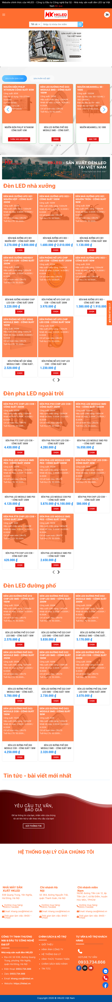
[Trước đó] (54, 380)
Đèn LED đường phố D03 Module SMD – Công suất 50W (56, 747)
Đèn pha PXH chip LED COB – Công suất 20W (92, 498)
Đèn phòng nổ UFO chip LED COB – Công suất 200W (56, 301)
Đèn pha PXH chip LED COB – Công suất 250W (56, 442)
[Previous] (32, 47)
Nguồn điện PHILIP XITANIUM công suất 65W (19, 129)
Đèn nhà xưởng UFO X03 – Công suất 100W (56, 239)
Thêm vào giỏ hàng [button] (19, 139)
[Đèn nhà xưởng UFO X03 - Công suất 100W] (55, 214)
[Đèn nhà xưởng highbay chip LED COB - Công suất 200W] (19, 275)
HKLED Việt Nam (66, 998)
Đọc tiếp (93, 139)
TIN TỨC (46, 968)
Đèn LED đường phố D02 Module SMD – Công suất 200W (92, 634)
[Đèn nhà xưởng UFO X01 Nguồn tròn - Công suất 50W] (91, 214)
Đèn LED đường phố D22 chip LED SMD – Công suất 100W (56, 690)
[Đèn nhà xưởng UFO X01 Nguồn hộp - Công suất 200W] (19, 214)
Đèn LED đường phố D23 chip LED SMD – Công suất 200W (56, 634)
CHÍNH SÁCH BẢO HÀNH (54, 963)
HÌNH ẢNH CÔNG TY (52, 949)
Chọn (56, 139)
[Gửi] (80, 24)
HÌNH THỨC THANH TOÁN (55, 959)
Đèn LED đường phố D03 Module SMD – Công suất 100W (56, 129)
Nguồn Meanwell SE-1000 (93, 127)
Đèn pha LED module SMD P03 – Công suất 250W (20, 498)
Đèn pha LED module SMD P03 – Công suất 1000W (92, 442)
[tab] (14, 78)
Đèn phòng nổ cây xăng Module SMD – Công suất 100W (20, 363)
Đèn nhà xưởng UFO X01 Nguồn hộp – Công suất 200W (20, 239)
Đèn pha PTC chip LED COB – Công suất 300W (19, 442)
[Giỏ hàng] (107, 14)
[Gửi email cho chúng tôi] (85, 968)
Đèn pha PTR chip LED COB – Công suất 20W (19, 554)
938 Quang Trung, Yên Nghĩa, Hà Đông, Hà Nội (17, 896)
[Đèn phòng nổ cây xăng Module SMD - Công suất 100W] (19, 337)
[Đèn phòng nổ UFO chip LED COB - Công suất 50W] (55, 337)
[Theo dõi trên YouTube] (91, 968)
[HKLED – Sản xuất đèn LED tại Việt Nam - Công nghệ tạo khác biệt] (56, 14)
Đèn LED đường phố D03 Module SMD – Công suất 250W (20, 690)
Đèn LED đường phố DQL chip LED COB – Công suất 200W (92, 690)
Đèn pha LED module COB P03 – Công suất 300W (56, 498)
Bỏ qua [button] (58, 6)
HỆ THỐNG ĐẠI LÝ (51, 954)
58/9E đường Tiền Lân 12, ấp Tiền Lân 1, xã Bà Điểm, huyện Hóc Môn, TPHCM (92, 896)
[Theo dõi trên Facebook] (79, 968)
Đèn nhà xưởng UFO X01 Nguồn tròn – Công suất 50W (92, 239)
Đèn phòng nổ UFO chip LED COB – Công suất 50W (56, 362)
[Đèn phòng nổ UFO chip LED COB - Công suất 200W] (55, 275)
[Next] (79, 47)
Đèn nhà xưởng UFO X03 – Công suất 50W (92, 301)
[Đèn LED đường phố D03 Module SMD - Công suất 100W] (56, 103)
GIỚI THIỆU (47, 944)
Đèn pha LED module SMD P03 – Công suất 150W (56, 554)
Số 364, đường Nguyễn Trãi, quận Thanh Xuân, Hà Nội (53, 896)
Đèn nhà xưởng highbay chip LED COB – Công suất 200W (20, 301)
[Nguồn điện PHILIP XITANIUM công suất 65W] (19, 103)
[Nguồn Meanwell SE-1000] (93, 103)
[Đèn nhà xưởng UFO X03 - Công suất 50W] (91, 275)
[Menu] (3, 14)
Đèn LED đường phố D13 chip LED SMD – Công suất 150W (20, 634)
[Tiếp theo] (58, 380)
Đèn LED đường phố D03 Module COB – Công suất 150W (19, 747)
